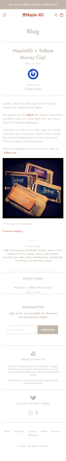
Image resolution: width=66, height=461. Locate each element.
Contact (32, 431)
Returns (56, 431)
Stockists (19, 431)
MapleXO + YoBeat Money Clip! (33, 54)
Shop (7, 431)
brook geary (17, 250)
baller (7, 250)
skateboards (56, 257)
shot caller (19, 257)
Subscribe (48, 329)
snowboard (21, 260)
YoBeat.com (10, 153)
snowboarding (36, 260)
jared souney (55, 250)
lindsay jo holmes (16, 253)
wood (48, 260)
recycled (7, 257)
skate (28, 257)
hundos (42, 250)
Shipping (33, 435)
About (44, 431)
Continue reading (13, 231)
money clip (42, 253)
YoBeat (29, 115)
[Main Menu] (4, 15)
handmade (31, 250)
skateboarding (40, 257)
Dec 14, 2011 (33, 63)
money (31, 253)
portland (53, 253)
